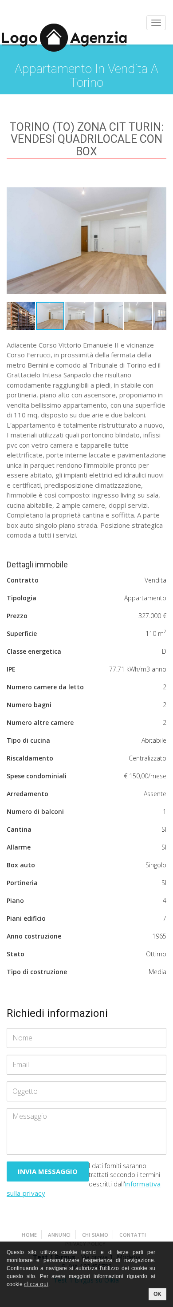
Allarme (19, 847)
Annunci (59, 1234)
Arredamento (27, 793)
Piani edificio (26, 918)
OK (157, 1294)
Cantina (19, 829)
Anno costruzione (34, 936)
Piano (15, 900)
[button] (158, 189)
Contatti (132, 1234)
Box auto (21, 865)
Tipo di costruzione (37, 971)
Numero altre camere (40, 722)
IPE (11, 669)
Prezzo (17, 615)
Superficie (22, 633)
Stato (15, 954)
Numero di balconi (35, 811)
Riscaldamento (30, 758)
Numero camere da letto (45, 687)
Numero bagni (29, 704)
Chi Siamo (95, 1234)
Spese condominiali (37, 776)
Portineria (22, 882)
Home (29, 1234)
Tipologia (21, 598)
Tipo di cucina (28, 740)
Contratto (23, 580)
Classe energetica (34, 651)
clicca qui (36, 1284)
